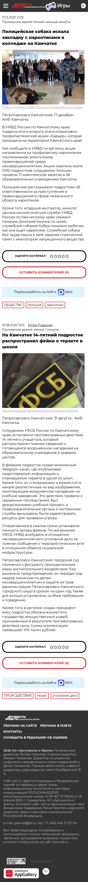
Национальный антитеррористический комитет (40, 411)
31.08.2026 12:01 (13, 325)
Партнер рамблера (40, 861)
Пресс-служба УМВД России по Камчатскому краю (42, 107)
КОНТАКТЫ (12, 731)
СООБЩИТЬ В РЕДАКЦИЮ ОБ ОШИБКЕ (35, 737)
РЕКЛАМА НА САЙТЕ (20, 726)
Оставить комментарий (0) (44, 272)
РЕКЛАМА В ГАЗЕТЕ (55, 726)
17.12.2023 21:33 (12, 17)
